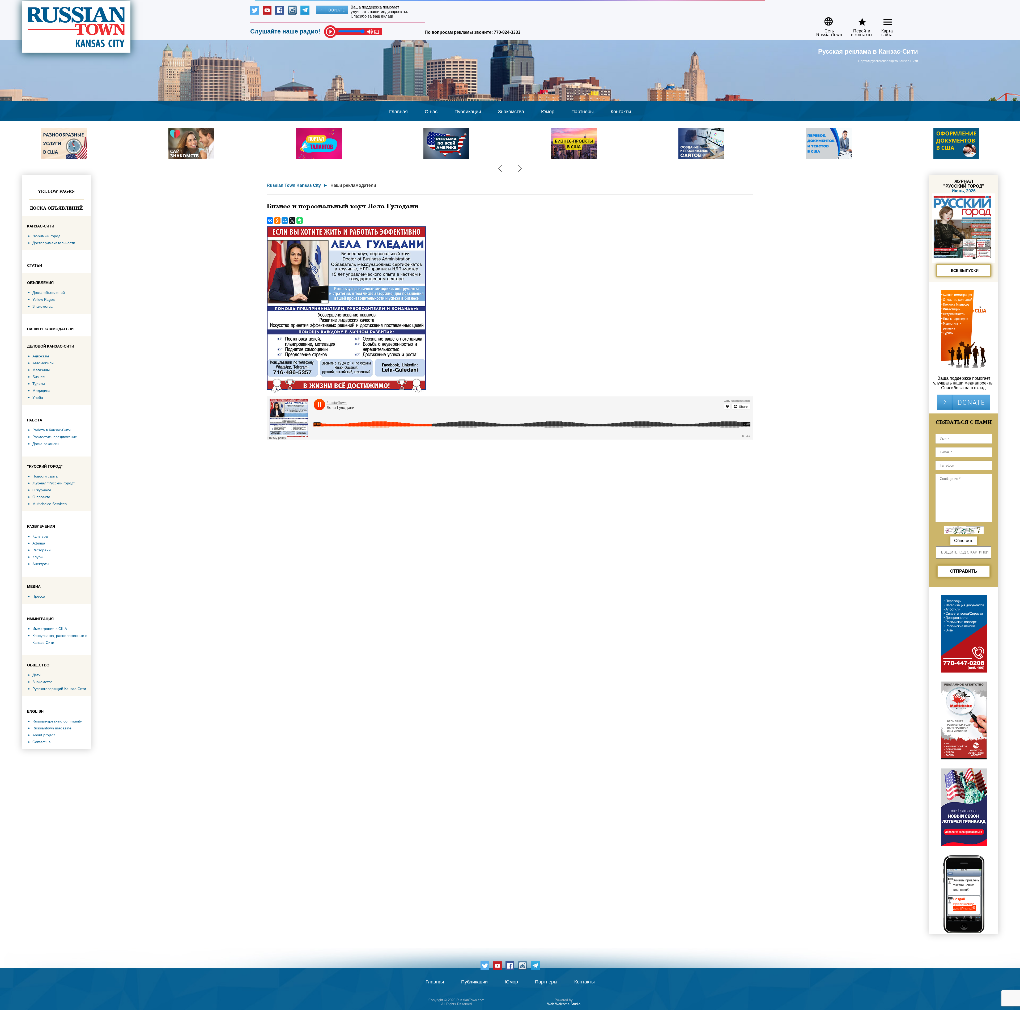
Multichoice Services (49, 504)
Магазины (41, 370)
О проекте (41, 497)
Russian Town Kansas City (294, 185)
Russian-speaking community (57, 721)
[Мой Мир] (285, 220)
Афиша (38, 543)
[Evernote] (299, 220)
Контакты (621, 111)
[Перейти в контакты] (858, 19)
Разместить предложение (54, 437)
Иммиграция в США (49, 629)
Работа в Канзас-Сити (51, 430)
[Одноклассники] (277, 220)
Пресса (38, 596)
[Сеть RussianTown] (825, 19)
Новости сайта (45, 476)
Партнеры (582, 111)
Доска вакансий (46, 444)
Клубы (37, 557)
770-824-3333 (507, 32)
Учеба (37, 397)
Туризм (38, 384)
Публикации (467, 111)
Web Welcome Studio (563, 1004)
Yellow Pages (56, 191)
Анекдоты (40, 564)
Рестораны (41, 550)
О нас (431, 111)
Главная (398, 111)
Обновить (963, 540)
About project (43, 735)
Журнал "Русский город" (53, 483)
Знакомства (511, 111)
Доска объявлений (56, 208)
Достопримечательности (53, 243)
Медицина (41, 390)
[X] (292, 220)
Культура (40, 536)
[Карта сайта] (883, 19)
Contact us (41, 742)
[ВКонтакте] (270, 220)
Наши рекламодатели (353, 185)
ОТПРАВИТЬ (963, 571)
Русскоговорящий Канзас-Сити (59, 689)
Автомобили (43, 363)
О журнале (41, 490)
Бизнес (38, 377)
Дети (36, 675)
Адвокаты (40, 356)
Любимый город (46, 236)
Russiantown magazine (51, 728)
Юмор (547, 111)
